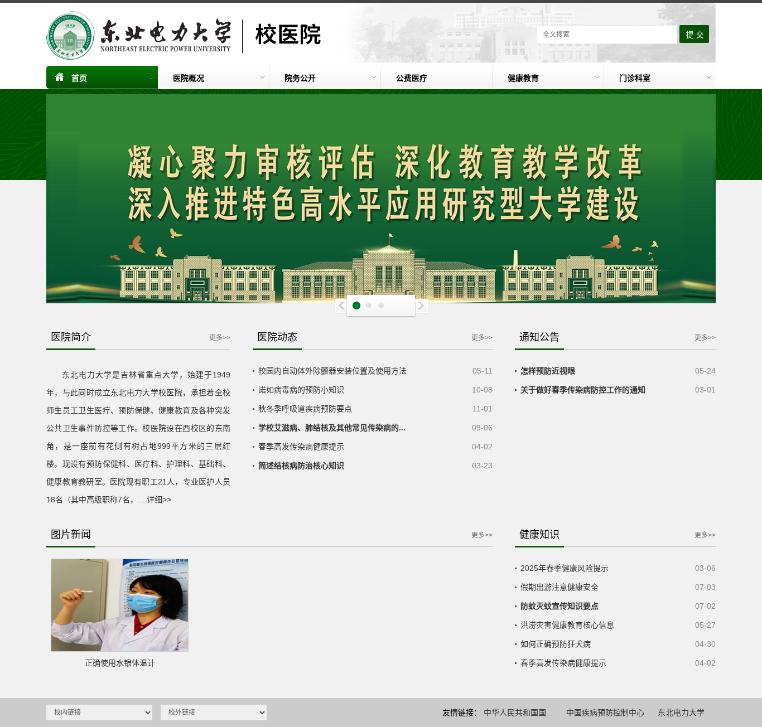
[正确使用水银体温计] (120, 605)
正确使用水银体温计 (120, 662)
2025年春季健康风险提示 (564, 568)
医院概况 (188, 78)
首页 (79, 78)
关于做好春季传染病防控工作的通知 (582, 389)
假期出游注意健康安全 (559, 587)
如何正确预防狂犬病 (555, 643)
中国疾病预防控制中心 (605, 712)
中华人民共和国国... (518, 712)
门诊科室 (634, 78)
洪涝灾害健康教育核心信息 (567, 625)
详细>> (159, 499)
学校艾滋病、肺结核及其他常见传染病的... (332, 427)
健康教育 (523, 78)
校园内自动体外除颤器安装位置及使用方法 (332, 370)
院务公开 (300, 78)
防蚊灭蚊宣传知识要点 (559, 606)
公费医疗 (411, 78)
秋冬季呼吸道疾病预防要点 (305, 408)
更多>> (219, 338)
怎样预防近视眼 (547, 370)
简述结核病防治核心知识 (301, 465)
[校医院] (188, 35)
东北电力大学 (681, 712)
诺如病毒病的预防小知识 (301, 389)
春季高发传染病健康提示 (301, 446)
